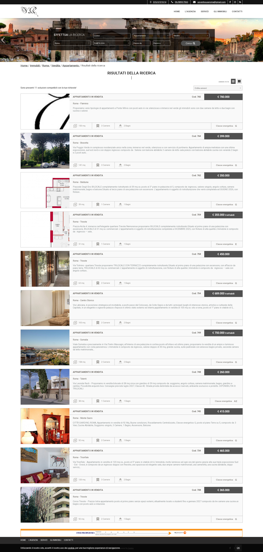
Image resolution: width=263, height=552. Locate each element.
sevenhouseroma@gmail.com (211, 2)
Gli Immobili (220, 11)
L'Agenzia (190, 11)
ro (123, 532)
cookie (71, 548)
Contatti (237, 11)
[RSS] (240, 2)
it (105, 532)
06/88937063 (181, 2)
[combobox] (151, 35)
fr (128, 532)
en (117, 532)
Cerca (189, 43)
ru (134, 532)
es (111, 532)
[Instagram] (235, 2)
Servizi (205, 11)
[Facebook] (230, 2)
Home (177, 11)
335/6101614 (159, 2)
